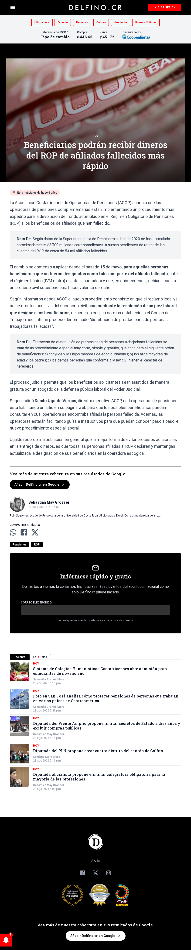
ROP (37, 544)
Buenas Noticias (146, 22)
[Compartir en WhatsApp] (13, 532)
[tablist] (95, 657)
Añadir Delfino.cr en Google (36, 485)
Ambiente (120, 22)
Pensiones (20, 544)
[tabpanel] (95, 726)
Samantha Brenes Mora (48, 679)
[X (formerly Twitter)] (95, 873)
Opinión (63, 22)
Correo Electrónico (36, 602)
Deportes (82, 22)
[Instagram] (108, 873)
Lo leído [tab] (40, 657)
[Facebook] (82, 873)
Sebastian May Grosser (48, 734)
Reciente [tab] (19, 657)
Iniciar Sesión (164, 7)
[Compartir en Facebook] (23, 532)
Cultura (101, 22)
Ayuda (95, 860)
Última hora (41, 22)
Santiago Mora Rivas (46, 757)
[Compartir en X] (35, 532)
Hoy (95, 135)
